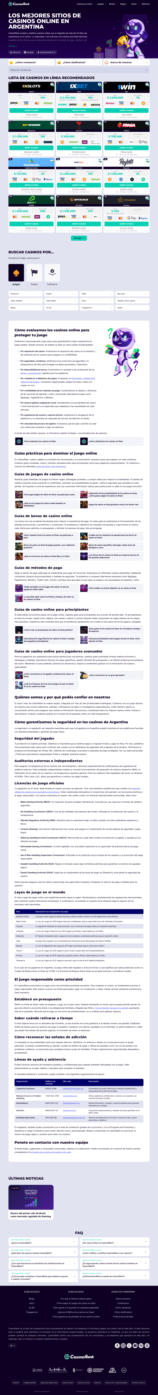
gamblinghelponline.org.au (74, 1118)
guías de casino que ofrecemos (51, 466)
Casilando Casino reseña (31, 189)
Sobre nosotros (123, 1298)
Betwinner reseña (31, 152)
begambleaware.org (71, 1103)
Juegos (101, 4)
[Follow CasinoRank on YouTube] (135, 1345)
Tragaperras (32, 1312)
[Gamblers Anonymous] (112, 1370)
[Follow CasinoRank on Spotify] (141, 1345)
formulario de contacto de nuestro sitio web (50, 1152)
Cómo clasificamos (123, 1312)
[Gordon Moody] (95, 1370)
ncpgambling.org (70, 1096)
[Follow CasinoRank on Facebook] (117, 1345)
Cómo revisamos (123, 1307)
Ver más (77, 238)
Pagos (123, 4)
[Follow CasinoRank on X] (129, 1345)
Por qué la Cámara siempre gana (76, 1298)
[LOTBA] (37, 1370)
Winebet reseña (79, 152)
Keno (31, 1303)
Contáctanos (123, 1303)
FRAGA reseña (126, 152)
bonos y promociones (30, 373)
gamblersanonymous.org (73, 1088)
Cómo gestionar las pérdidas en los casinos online (75, 1316)
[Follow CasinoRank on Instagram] (123, 1345)
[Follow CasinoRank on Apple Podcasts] (147, 1345)
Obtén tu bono (31, 110)
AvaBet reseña (31, 228)
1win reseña (126, 114)
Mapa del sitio (119, 1391)
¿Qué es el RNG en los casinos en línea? (76, 1312)
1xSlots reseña (31, 114)
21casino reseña (126, 228)
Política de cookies (82, 1391)
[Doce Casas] (77, 1370)
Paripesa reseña (79, 189)
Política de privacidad (123, 1316)
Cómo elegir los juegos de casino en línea (76, 1303)
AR (11, 1345)
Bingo (32, 1298)
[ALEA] (57, 1370)
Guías (133, 4)
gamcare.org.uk (69, 1110)
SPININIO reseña (79, 228)
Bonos (112, 4)
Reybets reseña (126, 189)
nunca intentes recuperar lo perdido (112, 1008)
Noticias (146, 4)
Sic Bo (32, 1307)
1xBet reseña (79, 114)
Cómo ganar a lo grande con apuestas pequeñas (76, 1307)
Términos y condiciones (41, 1391)
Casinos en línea (84, 4)
